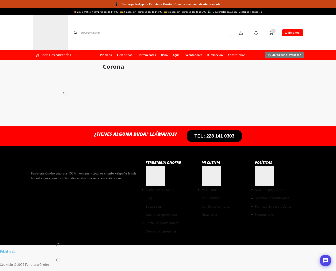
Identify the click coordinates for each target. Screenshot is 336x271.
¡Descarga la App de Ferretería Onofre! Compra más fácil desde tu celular (168, 4)
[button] (241, 32)
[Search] (75, 33)
